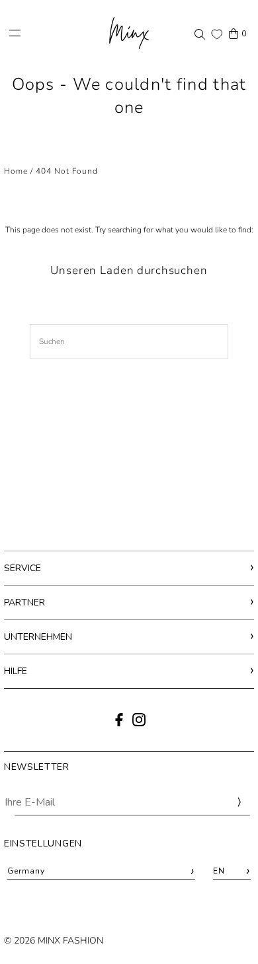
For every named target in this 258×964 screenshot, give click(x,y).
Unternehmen (38, 637)
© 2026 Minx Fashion (53, 940)
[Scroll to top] (230, 929)
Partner (24, 602)
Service (22, 568)
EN (232, 871)
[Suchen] (199, 33)
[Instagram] (139, 723)
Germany (101, 871)
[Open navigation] (51, 33)
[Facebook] (119, 723)
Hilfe (15, 671)
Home (16, 171)
